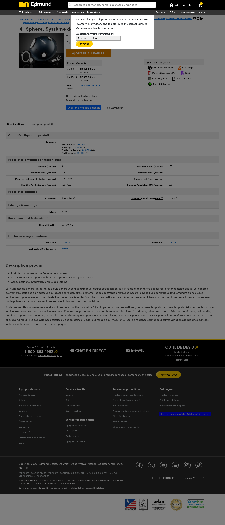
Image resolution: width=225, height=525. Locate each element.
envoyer (84, 43)
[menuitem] (31, 12)
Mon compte (183, 5)
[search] (112, 5)
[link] (202, 2)
